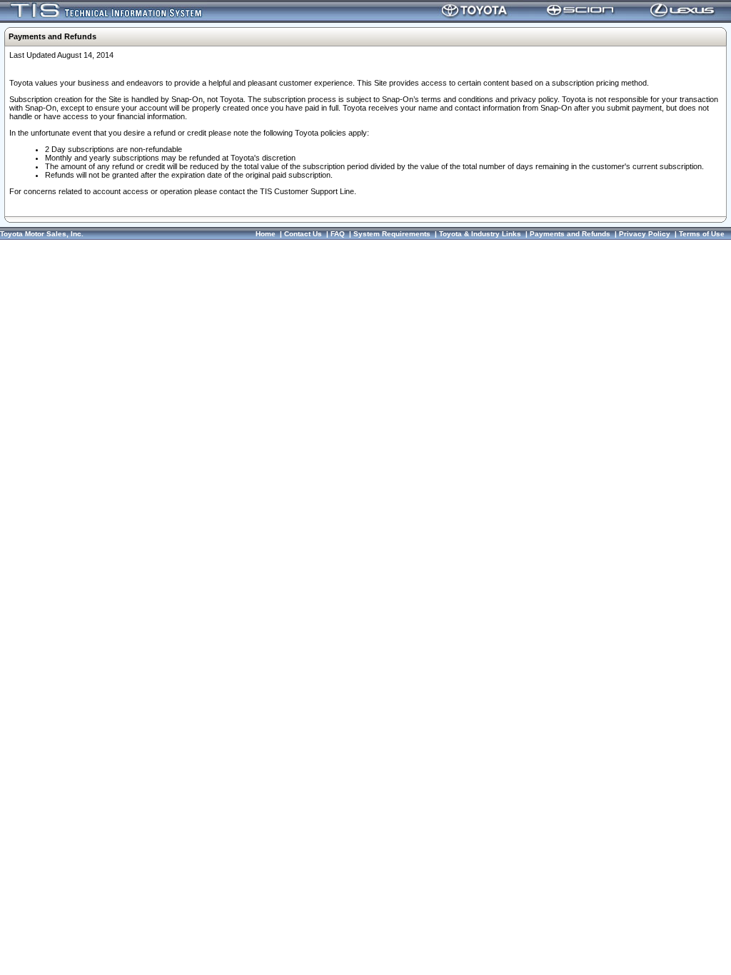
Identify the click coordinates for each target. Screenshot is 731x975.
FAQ (338, 234)
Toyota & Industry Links (480, 234)
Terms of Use (702, 234)
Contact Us (303, 234)
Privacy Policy (644, 234)
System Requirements (391, 234)
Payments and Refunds (570, 234)
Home (266, 234)
